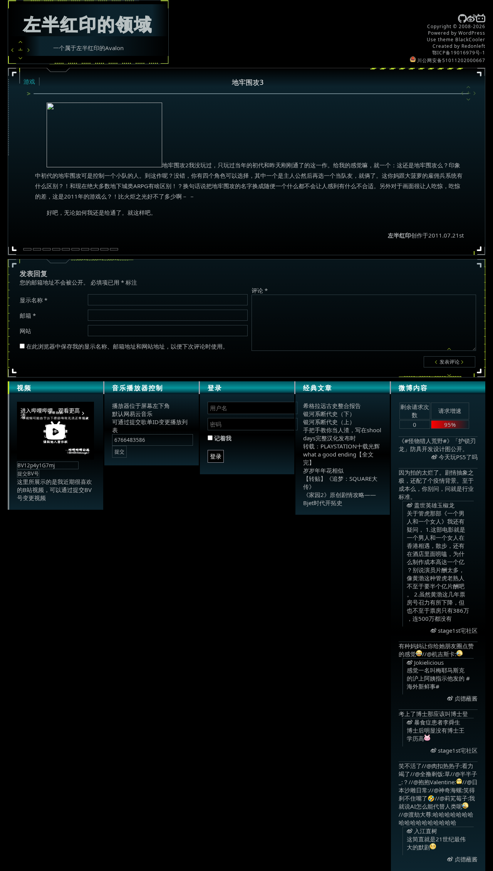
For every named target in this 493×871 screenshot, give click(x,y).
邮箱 (28, 315)
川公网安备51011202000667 (450, 60)
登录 (215, 456)
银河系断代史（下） (329, 414)
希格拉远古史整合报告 (332, 405)
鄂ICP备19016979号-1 (458, 52)
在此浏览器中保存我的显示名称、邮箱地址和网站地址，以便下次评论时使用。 (127, 346)
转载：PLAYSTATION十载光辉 (341, 446)
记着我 (222, 438)
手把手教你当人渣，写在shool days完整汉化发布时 (342, 434)
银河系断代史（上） (329, 422)
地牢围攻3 (247, 82)
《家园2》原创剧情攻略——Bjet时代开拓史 (339, 499)
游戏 (29, 81)
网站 (25, 331)
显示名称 (33, 300)
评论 (260, 290)
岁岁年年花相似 (323, 470)
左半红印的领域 (88, 23)
